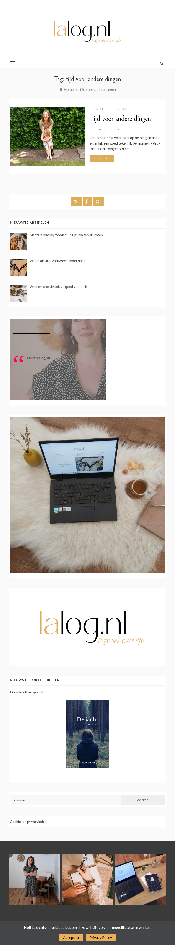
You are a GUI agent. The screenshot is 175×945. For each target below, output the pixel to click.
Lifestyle (98, 108)
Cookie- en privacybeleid (28, 821)
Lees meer (101, 158)
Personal (120, 108)
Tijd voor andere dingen (120, 119)
